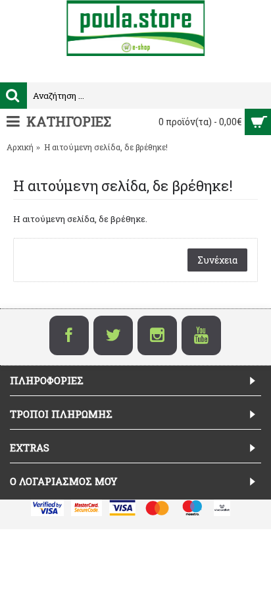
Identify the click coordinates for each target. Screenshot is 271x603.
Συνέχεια (217, 260)
